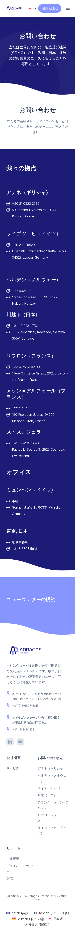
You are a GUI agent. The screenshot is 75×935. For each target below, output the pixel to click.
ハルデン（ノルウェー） (33, 279)
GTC (9, 878)
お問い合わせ (49, 8)
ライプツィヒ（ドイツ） (33, 233)
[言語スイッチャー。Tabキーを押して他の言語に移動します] (32, 8)
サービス (12, 768)
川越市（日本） (23, 314)
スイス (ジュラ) (49, 788)
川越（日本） (47, 795)
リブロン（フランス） (31, 356)
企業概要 (12, 859)
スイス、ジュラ (23, 432)
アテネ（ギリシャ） (52, 768)
